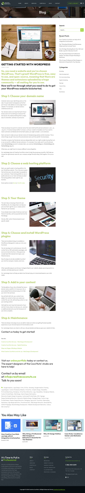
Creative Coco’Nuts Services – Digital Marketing (14, 345)
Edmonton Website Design (24, 398)
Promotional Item (25, 402)
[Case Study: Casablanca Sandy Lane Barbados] (74, 425)
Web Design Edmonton (37, 402)
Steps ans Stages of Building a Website (11, 348)
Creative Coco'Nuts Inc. (59, 489)
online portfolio (18, 360)
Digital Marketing (63, 80)
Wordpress (16, 392)
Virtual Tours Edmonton (26, 392)
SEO (38, 396)
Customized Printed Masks (29, 396)
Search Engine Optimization (28, 394)
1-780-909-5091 (70, 465)
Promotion (39, 400)
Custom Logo (44, 398)
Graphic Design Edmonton (17, 400)
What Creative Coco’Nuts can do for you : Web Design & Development (19, 351)
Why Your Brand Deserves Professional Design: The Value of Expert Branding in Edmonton (69, 55)
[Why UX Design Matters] (53, 425)
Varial (14, 183)
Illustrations (4, 402)
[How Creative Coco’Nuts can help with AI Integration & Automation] (10, 425)
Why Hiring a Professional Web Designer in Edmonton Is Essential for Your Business (70, 61)
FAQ (60, 89)
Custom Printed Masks (7, 394)
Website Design (48, 463)
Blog (31, 467)
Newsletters (39, 392)
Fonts (22, 387)
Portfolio (33, 465)
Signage (42, 396)
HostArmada (21, 183)
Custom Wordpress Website (17, 390)
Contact (32, 469)
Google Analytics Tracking (41, 387)
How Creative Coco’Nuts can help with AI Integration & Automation (70, 40)
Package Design (36, 398)
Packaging (27, 400)
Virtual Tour (28, 390)
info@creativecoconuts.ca (20, 376)
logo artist (33, 400)
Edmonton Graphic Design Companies (11, 396)
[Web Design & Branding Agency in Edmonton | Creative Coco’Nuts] (5, 3)
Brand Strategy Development (19, 404)
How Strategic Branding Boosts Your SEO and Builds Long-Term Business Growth (71, 50)
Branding (31, 387)
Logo (34, 392)
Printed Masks (5, 400)
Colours (49, 404)
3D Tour (26, 387)
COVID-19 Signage (6, 404)
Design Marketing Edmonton (9, 398)
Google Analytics (8, 387)
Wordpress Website (48, 392)
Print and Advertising (6, 392)
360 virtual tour (5, 407)
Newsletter (44, 390)
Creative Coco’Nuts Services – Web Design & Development (16, 342)
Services (32, 463)
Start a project (73, 3)
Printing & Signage (50, 472)
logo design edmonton (14, 402)
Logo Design (16, 387)
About (32, 460)
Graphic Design (36, 390)
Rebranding (46, 400)
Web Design (17, 394)
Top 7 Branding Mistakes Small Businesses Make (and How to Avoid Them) (70, 45)
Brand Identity (47, 402)
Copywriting (62, 86)
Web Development (64, 74)
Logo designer (5, 390)
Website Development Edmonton (37, 404)
